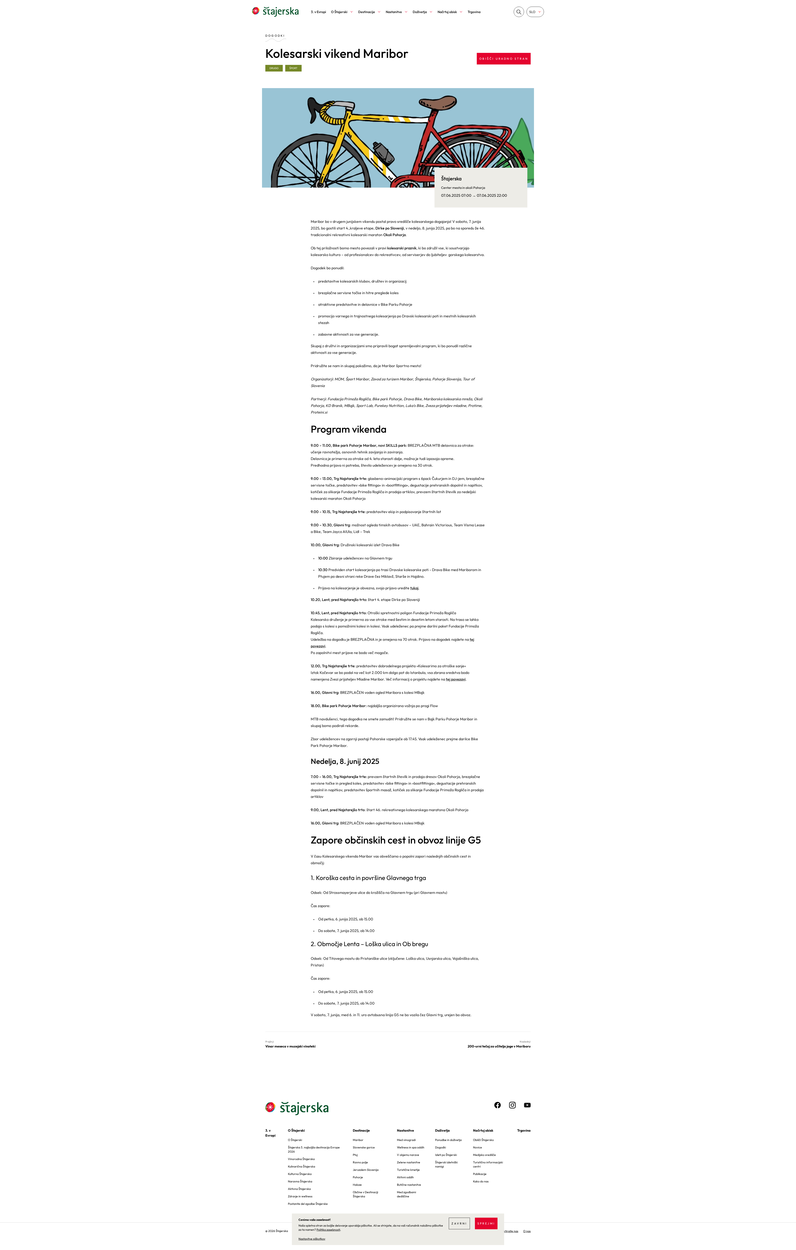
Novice (477, 1147)
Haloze (357, 1185)
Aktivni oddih (405, 1177)
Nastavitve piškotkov (311, 1239)
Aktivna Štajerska (299, 1189)
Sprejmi (486, 1223)
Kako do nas (481, 1181)
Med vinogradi (406, 1140)
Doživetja (420, 12)
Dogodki (440, 1147)
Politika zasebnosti (328, 1230)
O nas (527, 1231)
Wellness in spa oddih (410, 1147)
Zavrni (459, 1223)
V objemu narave (408, 1155)
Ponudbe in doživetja (448, 1140)
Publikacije (480, 1174)
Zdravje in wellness (300, 1196)
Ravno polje (360, 1162)
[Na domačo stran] (275, 12)
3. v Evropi (318, 12)
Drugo (274, 68)
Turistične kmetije (408, 1170)
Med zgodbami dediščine (406, 1194)
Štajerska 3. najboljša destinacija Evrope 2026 (314, 1149)
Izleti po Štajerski (446, 1155)
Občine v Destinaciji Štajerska (365, 1194)
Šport (293, 68)
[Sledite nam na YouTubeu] (527, 1105)
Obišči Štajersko (483, 1140)
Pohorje (358, 1177)
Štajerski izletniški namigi (446, 1164)
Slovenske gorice (364, 1147)
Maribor (358, 1140)
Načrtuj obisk (447, 12)
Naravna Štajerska (300, 1181)
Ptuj (355, 1155)
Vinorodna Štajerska (301, 1159)
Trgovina (474, 12)
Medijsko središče (484, 1155)
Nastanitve (394, 12)
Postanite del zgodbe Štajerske (308, 1204)
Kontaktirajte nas (507, 1231)
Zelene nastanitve (408, 1162)
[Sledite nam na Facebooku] (497, 1105)
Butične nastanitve (409, 1185)
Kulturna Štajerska (300, 1174)
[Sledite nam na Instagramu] (512, 1105)
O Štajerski (339, 12)
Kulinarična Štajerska (301, 1166)
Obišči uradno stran (503, 59)
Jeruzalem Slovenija (366, 1170)
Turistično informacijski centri (488, 1164)
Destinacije (366, 12)
